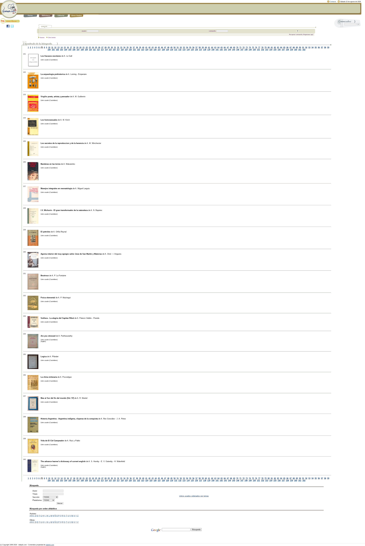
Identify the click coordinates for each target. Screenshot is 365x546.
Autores (42, 37)
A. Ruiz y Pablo (73, 441)
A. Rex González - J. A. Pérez (113, 419)
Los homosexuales (49, 120)
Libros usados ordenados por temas (194, 496)
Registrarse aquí (308, 34)
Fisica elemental (48, 298)
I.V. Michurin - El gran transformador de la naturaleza (64, 210)
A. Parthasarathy (65, 336)
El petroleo (45, 232)
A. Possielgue (66, 377)
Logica (44, 356)
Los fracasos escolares (51, 56)
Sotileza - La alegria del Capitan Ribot (57, 318)
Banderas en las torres (50, 164)
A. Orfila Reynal (59, 232)
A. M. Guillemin (79, 96)
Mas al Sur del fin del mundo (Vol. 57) (57, 398)
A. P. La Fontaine (59, 275)
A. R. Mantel (82, 398)
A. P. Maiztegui (64, 298)
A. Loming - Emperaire (77, 74)
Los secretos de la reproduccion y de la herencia (62, 143)
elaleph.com (50, 545)
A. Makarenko (69, 164)
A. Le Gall (68, 56)
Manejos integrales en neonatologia (56, 188)
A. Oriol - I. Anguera (113, 254)
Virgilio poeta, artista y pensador (55, 96)
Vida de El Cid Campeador (52, 441)
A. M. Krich (65, 120)
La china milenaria (49, 377)
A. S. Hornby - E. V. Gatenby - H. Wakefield (107, 461)
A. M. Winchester (94, 143)
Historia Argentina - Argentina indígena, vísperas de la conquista (69, 419)
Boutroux (45, 275)
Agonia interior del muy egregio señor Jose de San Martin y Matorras (71, 254)
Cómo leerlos (52, 37)
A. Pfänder (54, 356)
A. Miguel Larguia (82, 188)
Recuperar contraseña (295, 34)
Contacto (333, 1)
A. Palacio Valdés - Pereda (88, 318)
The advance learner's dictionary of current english (63, 461)
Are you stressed (48, 336)
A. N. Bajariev (96, 210)
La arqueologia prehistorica (53, 74)
